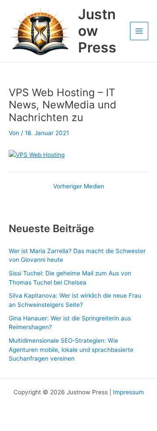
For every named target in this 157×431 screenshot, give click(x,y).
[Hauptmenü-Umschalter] (139, 31)
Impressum (128, 392)
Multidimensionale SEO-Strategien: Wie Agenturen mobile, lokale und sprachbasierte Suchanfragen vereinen (71, 349)
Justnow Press (97, 31)
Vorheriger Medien (78, 187)
